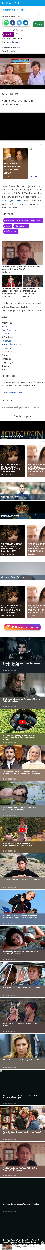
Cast (8, 226)
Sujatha (5, 326)
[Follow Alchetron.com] (22, 631)
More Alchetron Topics (12, 393)
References (11, 231)
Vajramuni (6, 341)
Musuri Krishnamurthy (12, 344)
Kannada (16, 42)
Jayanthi (22, 204)
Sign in (38, 24)
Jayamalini (6, 348)
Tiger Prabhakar (15, 200)
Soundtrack (21, 226)
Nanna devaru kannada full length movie (23, 221)
